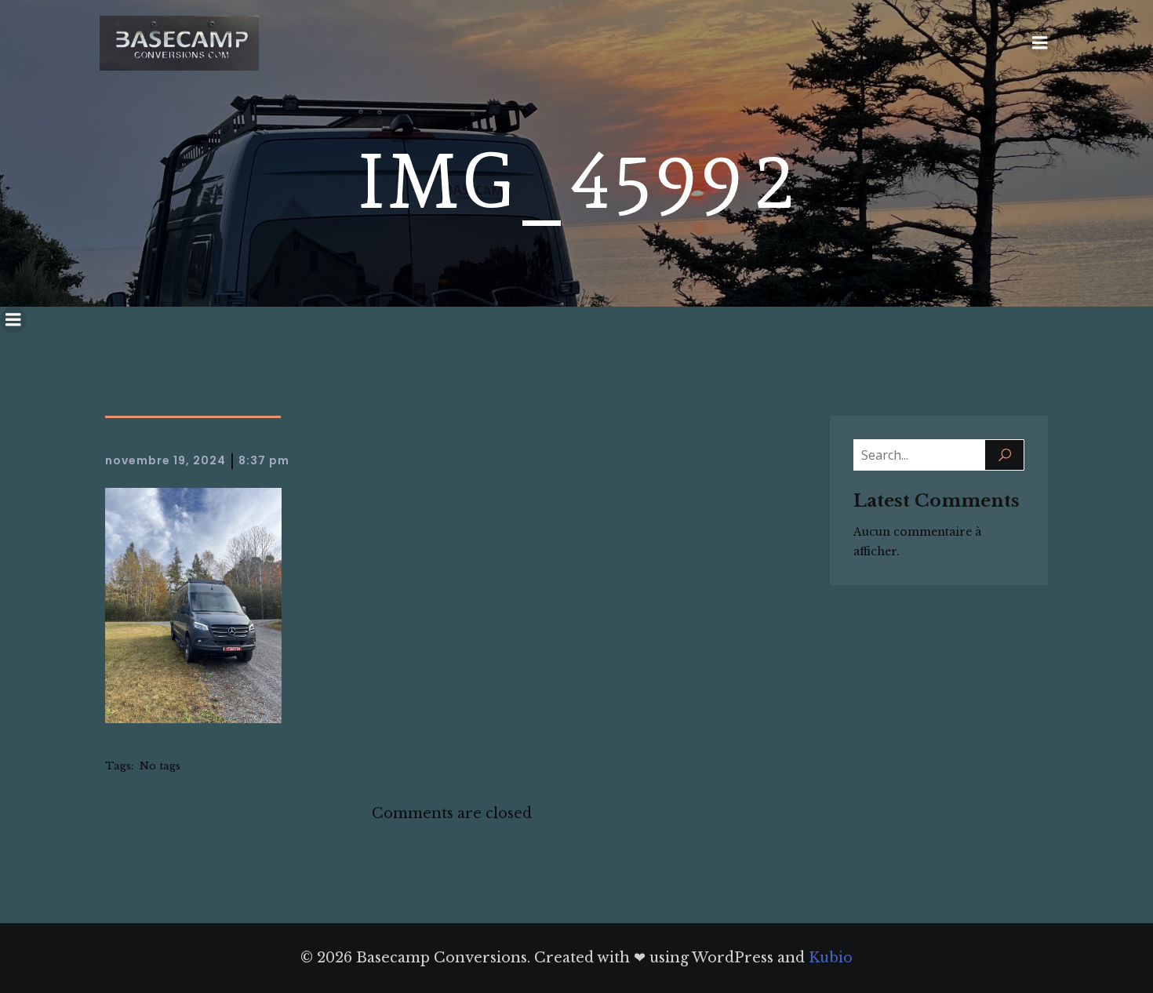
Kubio (831, 957)
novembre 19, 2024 (165, 460)
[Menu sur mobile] (1040, 43)
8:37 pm (263, 460)
